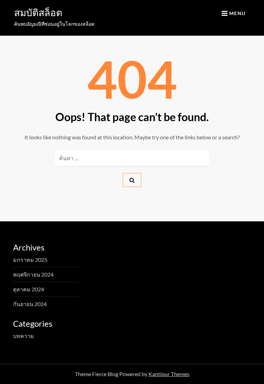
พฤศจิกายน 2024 (33, 274)
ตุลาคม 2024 (28, 289)
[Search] (132, 180)
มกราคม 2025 (30, 259)
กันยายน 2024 (30, 304)
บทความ (23, 336)
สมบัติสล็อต (38, 12)
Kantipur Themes (168, 374)
